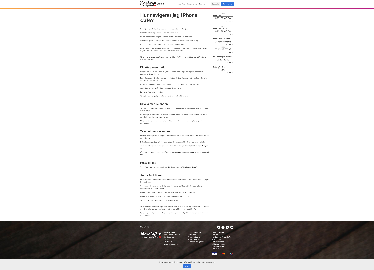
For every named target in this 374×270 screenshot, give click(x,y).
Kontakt (215, 235)
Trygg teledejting (194, 232)
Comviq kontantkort (171, 244)
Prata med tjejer (194, 237)
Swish (166, 239)
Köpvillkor (215, 249)
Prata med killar (194, 239)
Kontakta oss (192, 4)
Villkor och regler (218, 244)
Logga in (215, 4)
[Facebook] (223, 227)
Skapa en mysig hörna (196, 242)
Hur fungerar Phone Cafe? (221, 237)
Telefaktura (168, 242)
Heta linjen (192, 235)
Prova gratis (203, 4)
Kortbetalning (169, 237)
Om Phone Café (179, 4)
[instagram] (227, 227)
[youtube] (232, 227)
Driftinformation (218, 242)
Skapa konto (227, 4)
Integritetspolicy (218, 246)
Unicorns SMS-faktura (172, 235)
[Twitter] (219, 227)
